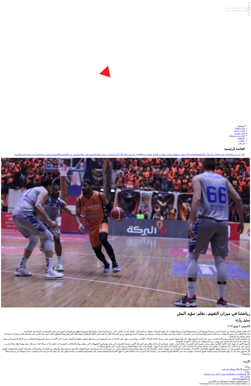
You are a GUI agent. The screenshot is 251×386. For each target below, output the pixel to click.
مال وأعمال (240, 128)
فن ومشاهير (177, 154)
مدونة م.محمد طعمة (104, 154)
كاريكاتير (241, 138)
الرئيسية (241, 126)
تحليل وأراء (214, 154)
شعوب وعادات (44, 154)
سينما (61, 154)
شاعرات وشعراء (31, 154)
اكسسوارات (54, 154)
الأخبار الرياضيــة (133, 154)
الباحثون (80, 154)
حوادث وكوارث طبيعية (162, 154)
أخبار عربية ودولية (237, 136)
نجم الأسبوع (19, 154)
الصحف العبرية (89, 154)
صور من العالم (70, 154)
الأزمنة (116, 154)
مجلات (242, 141)
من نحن (241, 143)
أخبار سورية (240, 133)
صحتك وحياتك (146, 154)
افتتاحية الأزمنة (189, 154)
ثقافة (198, 154)
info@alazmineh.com (241, 379)
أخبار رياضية (239, 131)
